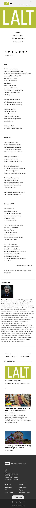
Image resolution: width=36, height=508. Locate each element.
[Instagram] (19, 502)
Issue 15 (18, 32)
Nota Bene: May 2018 (13, 381)
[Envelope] (23, 502)
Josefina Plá (10, 450)
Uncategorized (18, 35)
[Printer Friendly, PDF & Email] (26, 52)
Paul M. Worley (11, 413)
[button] (30, 1)
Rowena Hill (19, 42)
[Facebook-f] (12, 502)
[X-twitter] (16, 502)
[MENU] (12, 3)
